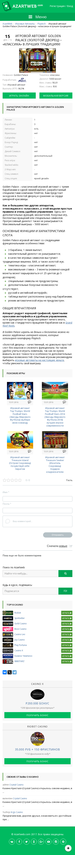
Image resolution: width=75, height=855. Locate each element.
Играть (66, 613)
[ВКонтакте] (5, 672)
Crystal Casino (16, 784)
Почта (7, 503)
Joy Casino (19, 639)
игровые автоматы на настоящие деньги (39, 360)
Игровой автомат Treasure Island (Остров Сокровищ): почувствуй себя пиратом (20, 463)
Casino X (18, 650)
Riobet (17, 612)
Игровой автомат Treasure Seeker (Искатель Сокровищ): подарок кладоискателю (55, 464)
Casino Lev (19, 634)
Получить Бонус (37, 715)
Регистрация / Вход (61, 6)
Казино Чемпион (23, 655)
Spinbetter (19, 618)
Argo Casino (17, 812)
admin (6, 784)
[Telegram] (14, 672)
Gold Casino (20, 623)
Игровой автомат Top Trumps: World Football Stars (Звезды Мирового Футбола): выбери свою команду (20, 415)
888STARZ (19, 661)
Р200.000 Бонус (37, 703)
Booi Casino (20, 628)
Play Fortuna (20, 645)
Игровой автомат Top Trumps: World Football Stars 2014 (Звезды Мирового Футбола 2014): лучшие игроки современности (54, 416)
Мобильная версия (55, 95)
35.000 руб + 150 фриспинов (37, 749)
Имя (6, 492)
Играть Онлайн (19, 95)
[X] (10, 672)
